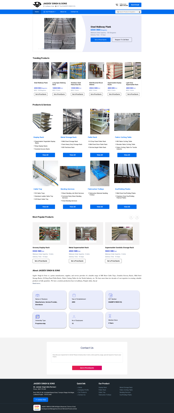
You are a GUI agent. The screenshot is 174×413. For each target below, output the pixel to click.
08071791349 (124, 5)
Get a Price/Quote (104, 40)
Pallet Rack (102, 390)
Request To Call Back (125, 40)
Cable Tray (102, 392)
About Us (63, 12)
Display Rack (103, 387)
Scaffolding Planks (126, 395)
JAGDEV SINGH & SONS (55, 3)
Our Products (51, 12)
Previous (31, 34)
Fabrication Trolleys (105, 395)
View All (45, 155)
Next (143, 34)
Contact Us (74, 12)
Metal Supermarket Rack (79, 248)
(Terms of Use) (71, 406)
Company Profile (83, 390)
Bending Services (125, 392)
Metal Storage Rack (126, 387)
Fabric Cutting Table (126, 390)
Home (37, 12)
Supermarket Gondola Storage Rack (119, 248)
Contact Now (42, 400)
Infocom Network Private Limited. (67, 409)
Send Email (135, 5)
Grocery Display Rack (41, 248)
